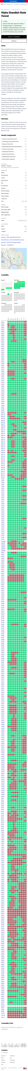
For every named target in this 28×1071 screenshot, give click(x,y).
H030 (3, 773)
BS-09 (3, 469)
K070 (2, 994)
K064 (2, 983)
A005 (2, 329)
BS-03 (3, 458)
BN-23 (3, 450)
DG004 (3, 549)
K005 (2, 891)
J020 (2, 857)
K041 (2, 943)
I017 (2, 817)
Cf (1, 4)
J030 (2, 875)
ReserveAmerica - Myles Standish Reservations (12, 240)
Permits (8, 4)
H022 (3, 758)
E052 (2, 647)
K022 (2, 913)
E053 (2, 649)
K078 (2, 1006)
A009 (2, 337)
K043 (2, 947)
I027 (2, 828)
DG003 (3, 547)
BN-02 (3, 414)
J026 (2, 868)
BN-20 (3, 447)
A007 (2, 333)
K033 (2, 930)
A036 (2, 386)
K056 (2, 972)
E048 (2, 639)
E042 (2, 628)
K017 (2, 908)
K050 (2, 960)
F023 (2, 702)
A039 (2, 392)
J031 (2, 877)
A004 (2, 328)
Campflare (4, 1050)
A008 (2, 335)
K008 (2, 896)
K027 (2, 921)
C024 (2, 515)
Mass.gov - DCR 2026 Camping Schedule (11, 242)
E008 (2, 566)
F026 (2, 707)
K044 (2, 949)
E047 (2, 637)
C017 (2, 501)
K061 (2, 979)
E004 (2, 558)
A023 (2, 362)
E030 (2, 605)
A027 (2, 369)
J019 (2, 855)
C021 (2, 509)
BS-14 (3, 477)
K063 (2, 981)
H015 (3, 745)
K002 (2, 885)
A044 (2, 401)
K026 (2, 919)
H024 (3, 762)
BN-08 (3, 426)
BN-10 (3, 430)
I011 (2, 811)
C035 (2, 535)
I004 (2, 804)
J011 (2, 845)
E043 (2, 630)
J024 (2, 864)
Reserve (14, 41)
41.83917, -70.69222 (6, 166)
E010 (2, 569)
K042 (2, 945)
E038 (2, 620)
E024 (2, 594)
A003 (2, 326)
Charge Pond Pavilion (7, 541)
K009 (2, 898)
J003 (2, 834)
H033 (3, 779)
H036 (3, 785)
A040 (2, 394)
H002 (3, 722)
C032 (2, 530)
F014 (2, 685)
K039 (2, 940)
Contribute (17, 4)
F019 (2, 694)
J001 (2, 832)
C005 (2, 481)
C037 (2, 539)
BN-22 (3, 448)
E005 (2, 560)
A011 (2, 341)
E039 (2, 622)
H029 (3, 772)
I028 (2, 830)
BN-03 (3, 416)
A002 (2, 324)
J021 (2, 858)
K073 (2, 998)
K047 (2, 955)
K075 (2, 1002)
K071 (2, 996)
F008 (2, 675)
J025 (2, 866)
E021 (2, 588)
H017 (3, 749)
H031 (3, 775)
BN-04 (3, 418)
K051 (2, 962)
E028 (2, 601)
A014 (2, 345)
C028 (2, 522)
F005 (2, 669)
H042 (3, 794)
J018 (2, 853)
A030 (2, 375)
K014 (2, 904)
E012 (2, 573)
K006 (2, 892)
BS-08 (3, 467)
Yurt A (3, 1013)
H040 (3, 790)
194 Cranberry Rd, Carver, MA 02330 (10, 167)
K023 (2, 915)
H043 (3, 796)
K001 (2, 883)
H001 (3, 721)
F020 (2, 696)
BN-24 (3, 452)
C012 (2, 494)
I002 (2, 800)
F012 (2, 683)
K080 (2, 1010)
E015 (2, 577)
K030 (2, 925)
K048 (2, 957)
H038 (3, 787)
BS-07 (3, 465)
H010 (3, 736)
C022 (2, 511)
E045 (2, 634)
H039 (3, 789)
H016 (3, 747)
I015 (2, 815)
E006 (2, 562)
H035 (3, 783)
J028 (2, 872)
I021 (2, 821)
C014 (2, 496)
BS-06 (3, 464)
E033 (2, 611)
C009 (2, 488)
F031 (2, 717)
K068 (2, 991)
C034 (2, 533)
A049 (2, 411)
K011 (2, 900)
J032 (2, 879)
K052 (2, 964)
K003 (2, 887)
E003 (2, 556)
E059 (2, 660)
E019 (2, 584)
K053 (2, 966)
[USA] (25, 1068)
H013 (3, 741)
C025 (2, 516)
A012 (2, 343)
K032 (2, 928)
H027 (3, 768)
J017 (2, 851)
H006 (3, 730)
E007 (2, 564)
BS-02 (3, 456)
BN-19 (3, 445)
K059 (2, 977)
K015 (2, 906)
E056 (2, 654)
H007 (3, 732)
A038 (2, 390)
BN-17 (3, 441)
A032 (2, 379)
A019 (2, 354)
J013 (2, 849)
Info (12, 4)
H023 (3, 760)
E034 (2, 613)
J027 (2, 870)
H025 (3, 764)
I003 (2, 802)
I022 (2, 823)
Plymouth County (16, 9)
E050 (2, 643)
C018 (2, 503)
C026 (2, 518)
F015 (2, 686)
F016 (2, 688)
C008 (2, 486)
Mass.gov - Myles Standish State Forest (11, 237)
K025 (2, 917)
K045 (2, 951)
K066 (2, 987)
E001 (2, 552)
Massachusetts (5, 9)
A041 (2, 396)
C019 (2, 505)
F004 (2, 668)
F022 (2, 700)
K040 (2, 942)
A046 (2, 405)
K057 (2, 974)
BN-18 (3, 443)
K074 (2, 1000)
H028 (3, 770)
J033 (2, 881)
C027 (2, 520)
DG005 (3, 550)
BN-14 (3, 435)
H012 (3, 739)
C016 (2, 499)
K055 (2, 970)
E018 (2, 583)
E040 (2, 624)
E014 (2, 575)
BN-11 (3, 431)
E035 (2, 615)
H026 (3, 766)
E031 (2, 607)
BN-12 (3, 433)
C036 (2, 537)
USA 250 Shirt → (14, 1)
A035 (2, 384)
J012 (2, 847)
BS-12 (3, 475)
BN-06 (3, 422)
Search (22, 4)
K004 (2, 889)
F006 (2, 671)
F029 (2, 713)
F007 (2, 673)
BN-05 (3, 420)
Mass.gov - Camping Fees (7, 245)
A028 (2, 371)
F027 (2, 709)
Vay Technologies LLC (13, 1067)
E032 (2, 609)
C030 (2, 526)
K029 (2, 923)
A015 (2, 346)
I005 (2, 806)
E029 (2, 603)
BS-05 (3, 462)
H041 (3, 792)
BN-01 (3, 413)
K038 (2, 938)
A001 (2, 322)
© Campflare (4, 1067)
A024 (2, 363)
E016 (2, 579)
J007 (2, 838)
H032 (3, 777)
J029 (2, 874)
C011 (2, 492)
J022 (2, 860)
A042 (2, 397)
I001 (2, 798)
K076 (2, 1004)
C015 (2, 498)
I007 (2, 807)
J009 (2, 841)
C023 (2, 513)
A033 (2, 380)
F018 (2, 692)
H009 (3, 734)
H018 (3, 751)
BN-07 (3, 424)
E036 (2, 617)
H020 (3, 755)
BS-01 (3, 454)
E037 (2, 618)
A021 (2, 358)
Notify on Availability (14, 37)
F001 (2, 662)
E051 (2, 645)
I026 (2, 826)
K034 (2, 932)
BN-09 (3, 428)
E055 (2, 652)
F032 (2, 719)
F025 (2, 705)
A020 (2, 356)
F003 (2, 666)
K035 (2, 934)
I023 (2, 824)
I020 (2, 819)
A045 (2, 403)
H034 (3, 781)
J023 (2, 862)
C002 (2, 479)
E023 (2, 592)
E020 (2, 586)
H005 (3, 728)
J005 (2, 836)
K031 (2, 926)
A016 (2, 348)
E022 (2, 590)
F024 (2, 704)
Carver (24, 9)
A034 (2, 382)
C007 (2, 484)
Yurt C (3, 1017)
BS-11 (3, 473)
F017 (2, 690)
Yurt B (3, 1015)
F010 (2, 679)
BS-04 (3, 460)
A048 (2, 409)
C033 (2, 532)
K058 (2, 976)
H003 (3, 724)
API (2, 1064)
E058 (2, 658)
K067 (2, 989)
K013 (2, 902)
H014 (3, 743)
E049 (2, 641)
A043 (2, 399)
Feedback (12, 1062)
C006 (2, 482)
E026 (2, 598)
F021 (2, 698)
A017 (2, 350)
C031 (2, 528)
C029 (2, 524)
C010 (2, 490)
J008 (2, 840)
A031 (2, 377)
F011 (2, 681)
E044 (2, 632)
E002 (2, 554)
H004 (3, 726)
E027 (2, 600)
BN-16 (3, 439)
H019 (3, 753)
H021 (3, 756)
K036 (2, 936)
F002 (2, 664)
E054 (2, 651)
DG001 (3, 543)
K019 (2, 909)
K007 (2, 894)
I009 (2, 809)
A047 (2, 407)
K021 (2, 911)
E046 (2, 635)
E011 (2, 571)
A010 (2, 339)
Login (25, 4)
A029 (2, 373)
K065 (2, 985)
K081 (2, 1011)
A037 (2, 388)
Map (5, 4)
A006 (2, 331)
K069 (2, 993)
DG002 (3, 545)
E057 (2, 656)
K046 (2, 953)
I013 (2, 813)
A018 (2, 352)
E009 (2, 567)
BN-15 (3, 437)
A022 (2, 360)
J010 (2, 843)
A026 (2, 367)
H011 (3, 738)
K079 (2, 1008)
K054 (2, 968)
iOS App (3, 1062)
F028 (2, 711)
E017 (2, 581)
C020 (2, 507)
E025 (2, 596)
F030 (2, 715)
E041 (2, 626)
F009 (2, 677)
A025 (2, 365)
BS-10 (3, 471)
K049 (2, 959)
